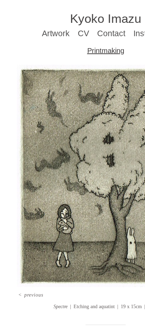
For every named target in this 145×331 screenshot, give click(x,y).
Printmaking (105, 50)
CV (83, 33)
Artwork (56, 33)
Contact (111, 33)
